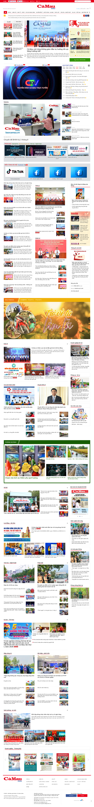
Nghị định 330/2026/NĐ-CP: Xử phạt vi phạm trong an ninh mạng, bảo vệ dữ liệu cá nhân (81, 131)
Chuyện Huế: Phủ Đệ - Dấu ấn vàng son (75, 82)
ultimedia (26, 1)
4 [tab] (81, 55)
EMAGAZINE (67, 784)
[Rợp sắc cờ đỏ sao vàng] (19, 574)
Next (68, 30)
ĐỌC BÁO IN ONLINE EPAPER (78, 487)
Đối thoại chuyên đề (24, 143)
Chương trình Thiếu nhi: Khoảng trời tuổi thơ (75, 97)
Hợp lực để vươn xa (4, 157)
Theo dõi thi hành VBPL (77, 112)
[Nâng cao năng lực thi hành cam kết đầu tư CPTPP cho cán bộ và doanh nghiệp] (53, 664)
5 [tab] (83, 55)
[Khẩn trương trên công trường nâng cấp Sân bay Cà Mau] (78, 470)
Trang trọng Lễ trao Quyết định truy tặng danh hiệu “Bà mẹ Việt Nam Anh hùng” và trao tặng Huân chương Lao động (32, 15)
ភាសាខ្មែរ (4, 1)
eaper (33, 1)
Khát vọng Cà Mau (75, 135)
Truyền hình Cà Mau (57, 178)
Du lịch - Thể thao (76, 12)
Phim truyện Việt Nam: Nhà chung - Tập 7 (75, 84)
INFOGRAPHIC (55, 784)
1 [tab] (75, 55)
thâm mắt (76, 285)
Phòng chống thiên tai (77, 585)
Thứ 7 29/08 (80, 67)
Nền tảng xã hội (11, 165)
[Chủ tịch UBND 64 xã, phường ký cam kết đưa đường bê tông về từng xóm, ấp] (50, 196)
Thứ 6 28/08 (77, 67)
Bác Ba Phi (15, 143)
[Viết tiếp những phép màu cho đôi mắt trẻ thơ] (56, 470)
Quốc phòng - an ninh (10, 710)
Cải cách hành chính (30, 12)
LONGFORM (41, 784)
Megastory (31, 299)
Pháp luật (57, 12)
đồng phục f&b (74, 283)
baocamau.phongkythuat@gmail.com (42, 803)
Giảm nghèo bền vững (77, 520)
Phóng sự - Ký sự (75, 375)
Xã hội (23, 12)
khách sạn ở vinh (79, 288)
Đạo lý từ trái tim (76, 121)
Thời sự (9, 12)
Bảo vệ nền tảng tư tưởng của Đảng (79, 184)
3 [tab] (79, 55)
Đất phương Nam (15, 178)
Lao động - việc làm (9, 523)
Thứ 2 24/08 (63, 67)
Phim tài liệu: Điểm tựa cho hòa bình (74, 74)
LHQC (39, 1)
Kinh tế (19, 12)
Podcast (8, 144)
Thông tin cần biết (76, 248)
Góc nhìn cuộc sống (76, 406)
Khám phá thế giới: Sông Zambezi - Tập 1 (75, 90)
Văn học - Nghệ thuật (36, 143)
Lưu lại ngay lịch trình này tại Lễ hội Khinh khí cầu (80, 106)
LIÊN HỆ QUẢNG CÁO (43, 786)
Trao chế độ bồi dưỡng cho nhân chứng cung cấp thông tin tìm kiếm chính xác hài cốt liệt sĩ (27, 17)
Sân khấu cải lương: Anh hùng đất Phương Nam (76, 80)
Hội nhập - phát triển (44, 653)
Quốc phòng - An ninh (48, 12)
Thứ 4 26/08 (70, 67)
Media (6, 102)
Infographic (38, 299)
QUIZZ (78, 784)
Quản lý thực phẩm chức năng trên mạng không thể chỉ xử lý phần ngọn (80, 114)
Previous (25, 30)
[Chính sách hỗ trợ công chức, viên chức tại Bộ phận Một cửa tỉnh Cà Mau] (19, 396)
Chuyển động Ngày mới (71, 95)
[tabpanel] (79, 40)
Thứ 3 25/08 (67, 67)
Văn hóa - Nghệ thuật (65, 12)
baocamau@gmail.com (42, 802)
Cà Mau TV (36, 178)
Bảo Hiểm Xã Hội (7, 137)
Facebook (71, 795)
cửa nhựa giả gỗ (75, 291)
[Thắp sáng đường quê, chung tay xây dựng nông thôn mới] (19, 664)
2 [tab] (77, 55)
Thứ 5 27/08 (73, 67)
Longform (23, 300)
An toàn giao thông (76, 549)
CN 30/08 (83, 67)
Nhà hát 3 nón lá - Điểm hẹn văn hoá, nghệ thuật (80, 138)
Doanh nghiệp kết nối (76, 343)
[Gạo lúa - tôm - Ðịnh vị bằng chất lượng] (78, 451)
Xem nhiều (18, 21)
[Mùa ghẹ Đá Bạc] (56, 451)
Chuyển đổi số (39, 12)
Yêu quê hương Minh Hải (78, 178)
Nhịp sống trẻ (85, 12)
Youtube (82, 795)
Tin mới (8, 21)
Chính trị (14, 12)
